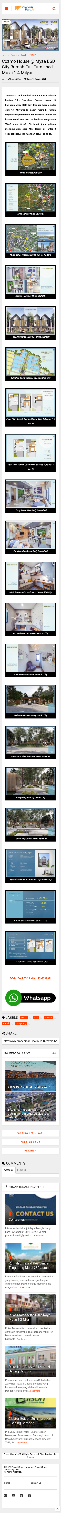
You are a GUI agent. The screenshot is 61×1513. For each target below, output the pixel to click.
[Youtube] (13, 1496)
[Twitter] (21, 1496)
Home (4, 55)
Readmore (39, 1235)
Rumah (23, 55)
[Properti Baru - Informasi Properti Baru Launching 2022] (26, 9)
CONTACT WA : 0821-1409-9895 (30, 978)
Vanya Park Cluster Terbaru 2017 (29, 1086)
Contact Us (35, 1483)
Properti (14, 55)
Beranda (30, 1151)
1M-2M (33, 55)
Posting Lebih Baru (30, 1133)
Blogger (30, 1457)
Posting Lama (30, 1142)
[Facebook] (29, 1496)
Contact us (17, 1219)
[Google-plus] (5, 1496)
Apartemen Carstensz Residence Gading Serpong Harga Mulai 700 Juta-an (29, 1114)
